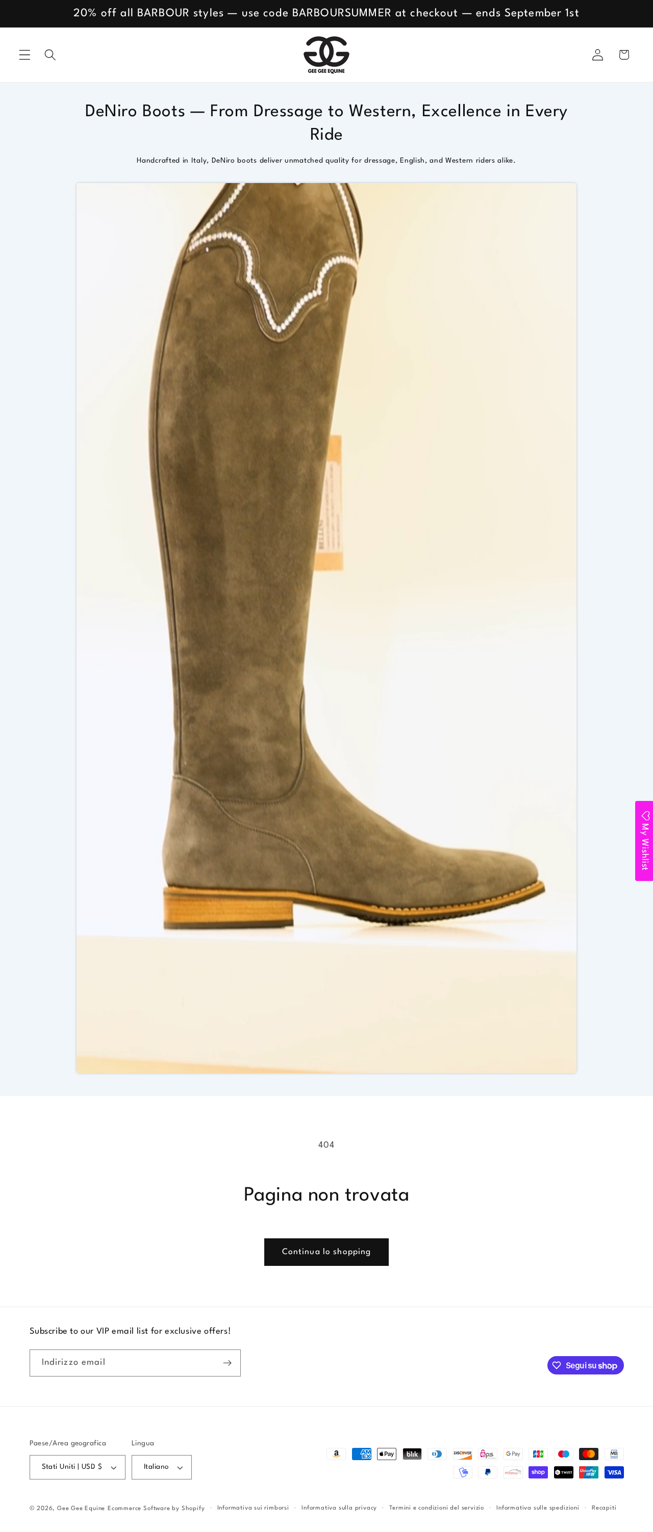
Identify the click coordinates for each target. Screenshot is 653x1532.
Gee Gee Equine (81, 1508)
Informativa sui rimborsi (253, 1508)
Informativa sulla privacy (339, 1508)
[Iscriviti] (227, 1363)
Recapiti (604, 1508)
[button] (25, 55)
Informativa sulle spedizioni (538, 1508)
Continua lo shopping (326, 1252)
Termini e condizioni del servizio (436, 1508)
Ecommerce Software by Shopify (156, 1508)
